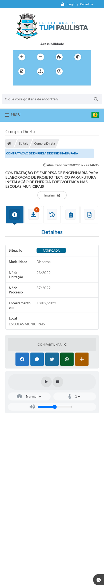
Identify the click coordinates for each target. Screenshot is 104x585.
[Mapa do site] (40, 71)
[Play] (46, 382)
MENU (16, 114)
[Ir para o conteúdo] (74, 71)
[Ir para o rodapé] (42, 82)
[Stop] (58, 382)
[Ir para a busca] (30, 82)
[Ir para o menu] (18, 82)
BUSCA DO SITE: (18, 91)
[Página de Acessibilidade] (59, 71)
